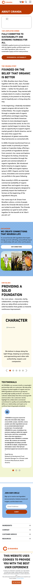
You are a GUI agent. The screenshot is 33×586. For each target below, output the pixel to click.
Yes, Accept (17, 582)
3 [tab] (16, 370)
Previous (6, 370)
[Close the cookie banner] (32, 553)
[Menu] (30, 2)
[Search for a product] (26, 2)
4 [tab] (20, 370)
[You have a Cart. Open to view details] (22, 2)
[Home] (9, 2)
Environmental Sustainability (16, 57)
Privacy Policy (20, 578)
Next (26, 370)
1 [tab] (10, 370)
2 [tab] (13, 370)
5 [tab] (23, 370)
